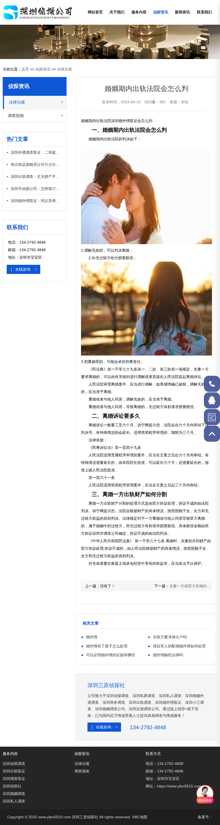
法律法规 (64, 69)
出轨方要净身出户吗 (167, 637)
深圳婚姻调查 (14, 793)
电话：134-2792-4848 (164, 763)
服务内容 (138, 12)
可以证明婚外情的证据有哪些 (108, 654)
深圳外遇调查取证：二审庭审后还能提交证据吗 (35, 152)
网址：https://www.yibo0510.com (173, 786)
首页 (25, 69)
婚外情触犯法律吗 (165, 654)
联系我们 (204, 12)
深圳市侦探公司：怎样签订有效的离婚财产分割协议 (35, 188)
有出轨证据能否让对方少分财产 (35, 164)
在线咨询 (23, 269)
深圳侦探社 (12, 786)
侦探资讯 (160, 12)
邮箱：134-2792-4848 (164, 771)
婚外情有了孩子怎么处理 (104, 646)
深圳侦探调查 (14, 763)
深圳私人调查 (14, 801)
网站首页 (95, 12)
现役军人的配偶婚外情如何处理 (177, 646)
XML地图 (139, 817)
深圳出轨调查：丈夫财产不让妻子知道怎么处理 (35, 176)
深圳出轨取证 (14, 771)
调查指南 (16, 115)
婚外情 (89, 637)
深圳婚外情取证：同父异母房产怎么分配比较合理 (35, 200)
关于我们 (116, 12)
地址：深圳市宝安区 (162, 778)
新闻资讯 (182, 12)
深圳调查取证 (14, 778)
